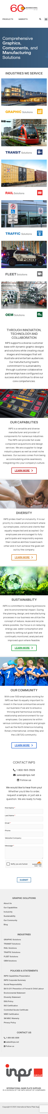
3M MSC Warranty (11, 1018)
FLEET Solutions (11, 957)
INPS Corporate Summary (15, 980)
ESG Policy (8, 1001)
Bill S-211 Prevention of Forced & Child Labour (24, 989)
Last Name (10, 815)
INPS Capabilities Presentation (17, 976)
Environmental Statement (14, 993)
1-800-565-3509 (25, 770)
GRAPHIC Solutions (12, 940)
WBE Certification (11, 1014)
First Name (10, 808)
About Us (8, 903)
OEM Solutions (10, 961)
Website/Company (13, 838)
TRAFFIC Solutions (12, 952)
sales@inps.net (26, 775)
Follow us (25, 780)
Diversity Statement (12, 997)
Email (8, 823)
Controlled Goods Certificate (16, 1010)
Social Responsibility (13, 984)
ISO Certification (11, 1006)
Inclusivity (8, 912)
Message (9, 845)
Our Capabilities (10, 908)
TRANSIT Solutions (12, 944)
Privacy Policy (10, 1023)
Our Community (10, 920)
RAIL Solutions (10, 948)
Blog (6, 925)
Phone (7, 830)
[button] (46, 19)
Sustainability (9, 916)
